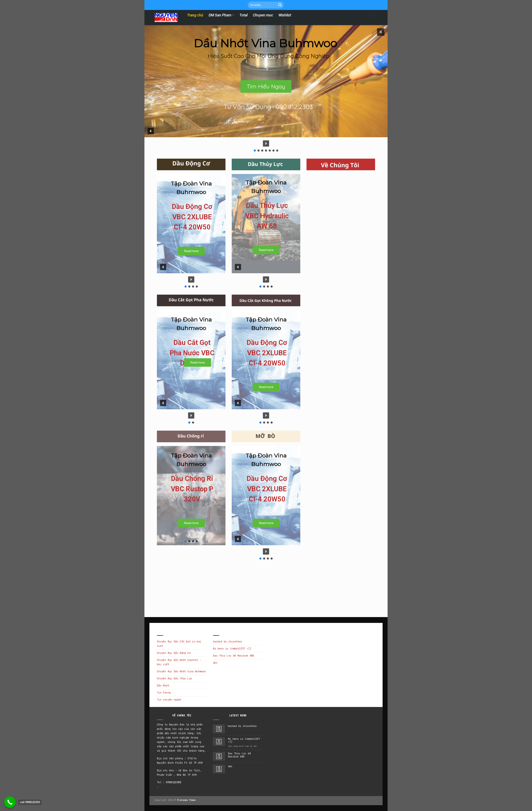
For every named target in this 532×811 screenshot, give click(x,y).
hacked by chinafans (227, 641)
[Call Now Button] (10, 802)
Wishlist (284, 15)
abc (215, 662)
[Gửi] (279, 5)
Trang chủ (195, 15)
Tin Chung (164, 692)
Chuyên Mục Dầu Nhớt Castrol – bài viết (179, 662)
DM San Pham (220, 15)
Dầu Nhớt (163, 685)
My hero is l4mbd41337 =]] (232, 648)
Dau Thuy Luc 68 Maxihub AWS (233, 655)
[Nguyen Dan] (166, 17)
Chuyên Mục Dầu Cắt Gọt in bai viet (179, 644)
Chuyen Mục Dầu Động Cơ (174, 653)
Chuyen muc (263, 15)
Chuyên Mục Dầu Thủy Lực (174, 678)
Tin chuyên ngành (169, 699)
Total (243, 15)
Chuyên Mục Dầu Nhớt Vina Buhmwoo (181, 671)
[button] (380, 32)
